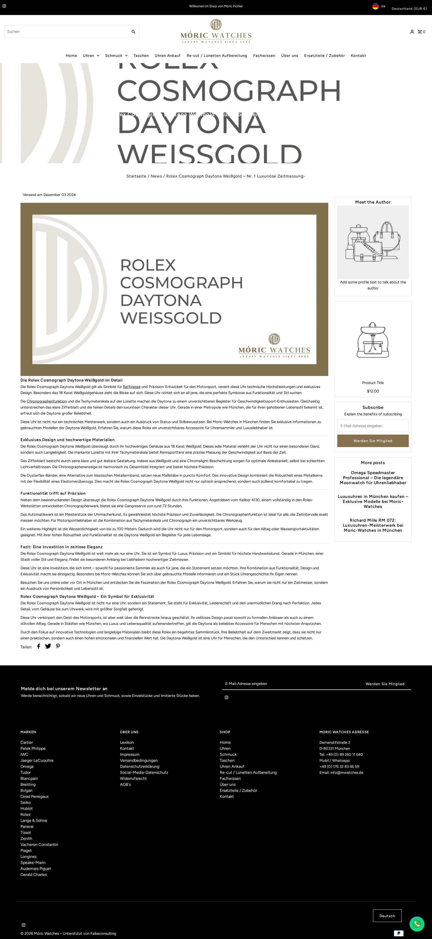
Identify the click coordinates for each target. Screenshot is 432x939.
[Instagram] (3, 7)
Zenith (26, 838)
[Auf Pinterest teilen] (58, 647)
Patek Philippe (33, 748)
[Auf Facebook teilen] (38, 647)
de (383, 6)
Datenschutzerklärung (139, 766)
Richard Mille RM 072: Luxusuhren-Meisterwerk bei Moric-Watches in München (373, 525)
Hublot (26, 808)
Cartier (26, 742)
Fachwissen (264, 55)
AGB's (125, 784)
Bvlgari (26, 790)
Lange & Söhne (33, 820)
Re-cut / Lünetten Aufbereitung (217, 55)
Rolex (25, 814)
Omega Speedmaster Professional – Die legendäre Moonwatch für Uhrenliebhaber (373, 477)
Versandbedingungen (139, 760)
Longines (28, 856)
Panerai (27, 826)
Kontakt (358, 55)
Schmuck (113, 55)
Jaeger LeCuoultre (37, 760)
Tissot (25, 832)
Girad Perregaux (34, 796)
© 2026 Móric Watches (40, 933)
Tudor (25, 772)
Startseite (136, 176)
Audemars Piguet (35, 868)
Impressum (130, 754)
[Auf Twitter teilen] (48, 647)
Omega (27, 766)
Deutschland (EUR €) (409, 9)
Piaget (26, 850)
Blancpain (29, 778)
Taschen (141, 55)
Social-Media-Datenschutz (144, 772)
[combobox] (66, 31)
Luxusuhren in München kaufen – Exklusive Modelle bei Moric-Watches (373, 501)
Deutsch (387, 916)
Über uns (289, 55)
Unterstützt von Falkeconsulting (89, 933)
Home (71, 55)
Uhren (88, 55)
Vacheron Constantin (39, 844)
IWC (24, 754)
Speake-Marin (33, 862)
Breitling (28, 784)
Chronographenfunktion (47, 401)
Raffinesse (131, 387)
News (156, 176)
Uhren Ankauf (168, 55)
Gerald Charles (33, 874)
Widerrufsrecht (133, 778)
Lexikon (127, 742)
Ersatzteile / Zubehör (324, 55)
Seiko (25, 802)
